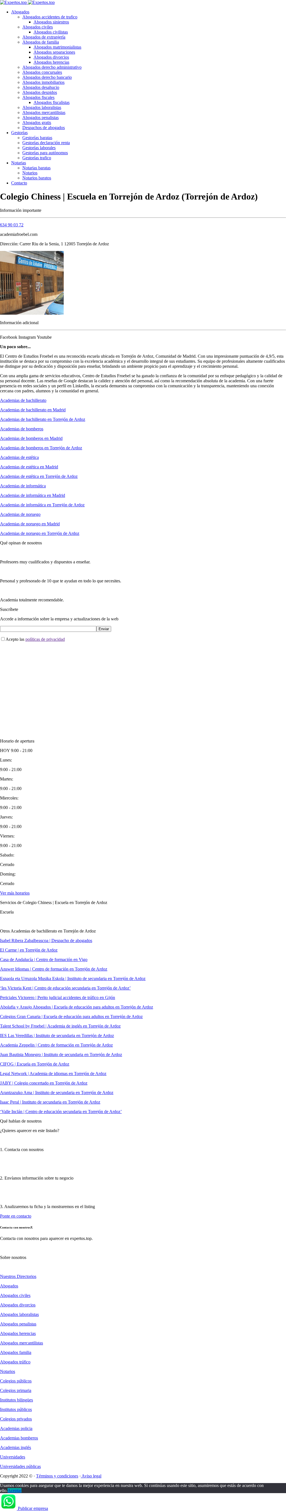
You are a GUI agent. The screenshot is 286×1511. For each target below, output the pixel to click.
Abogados (20, 12)
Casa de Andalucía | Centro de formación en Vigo (43, 959)
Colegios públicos (16, 1381)
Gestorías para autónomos (45, 152)
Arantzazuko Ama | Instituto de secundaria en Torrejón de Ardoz (56, 1092)
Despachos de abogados (43, 127)
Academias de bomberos (21, 428)
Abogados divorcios (51, 57)
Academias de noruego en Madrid (30, 523)
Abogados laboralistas (41, 107)
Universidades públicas (20, 1466)
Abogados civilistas (51, 32)
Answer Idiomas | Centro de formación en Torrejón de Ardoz (53, 969)
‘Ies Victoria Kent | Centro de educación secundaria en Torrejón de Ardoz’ (65, 988)
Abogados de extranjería (43, 37)
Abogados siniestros (51, 22)
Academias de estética (19, 457)
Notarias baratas (36, 167)
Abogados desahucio (40, 87)
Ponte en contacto (15, 1216)
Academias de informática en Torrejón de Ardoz (42, 504)
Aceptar (15, 1490)
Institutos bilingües (16, 1400)
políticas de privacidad (45, 639)
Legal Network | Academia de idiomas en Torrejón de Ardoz (53, 1073)
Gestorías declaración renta (46, 142)
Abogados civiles (37, 27)
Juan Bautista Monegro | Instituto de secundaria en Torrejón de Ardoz (61, 1054)
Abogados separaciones (54, 52)
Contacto (19, 183)
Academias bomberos (19, 1438)
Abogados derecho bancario (47, 77)
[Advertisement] (143, 685)
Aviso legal (91, 1476)
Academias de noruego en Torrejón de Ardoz (39, 533)
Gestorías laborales (39, 147)
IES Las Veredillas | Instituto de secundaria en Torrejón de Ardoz (57, 1035)
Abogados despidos (39, 92)
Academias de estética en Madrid (29, 466)
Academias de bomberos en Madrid (31, 438)
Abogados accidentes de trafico (49, 17)
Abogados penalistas (40, 117)
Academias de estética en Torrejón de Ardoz (39, 476)
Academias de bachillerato (23, 400)
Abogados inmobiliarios (43, 82)
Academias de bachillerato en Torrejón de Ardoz (42, 419)
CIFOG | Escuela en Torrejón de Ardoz (34, 1064)
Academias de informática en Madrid (32, 495)
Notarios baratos (36, 177)
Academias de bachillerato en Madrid (33, 409)
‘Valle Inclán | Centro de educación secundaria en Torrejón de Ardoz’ (61, 1111)
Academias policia (16, 1428)
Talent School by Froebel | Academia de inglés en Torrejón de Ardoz (60, 1026)
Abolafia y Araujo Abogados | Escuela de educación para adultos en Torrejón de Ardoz (76, 1007)
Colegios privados (16, 1419)
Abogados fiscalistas (52, 102)
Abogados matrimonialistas (57, 47)
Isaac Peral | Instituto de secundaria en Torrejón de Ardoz (50, 1102)
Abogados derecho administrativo (52, 67)
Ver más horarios (15, 893)
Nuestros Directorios (18, 1276)
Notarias (18, 162)
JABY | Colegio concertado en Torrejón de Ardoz (43, 1083)
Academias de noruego (20, 514)
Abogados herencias (51, 62)
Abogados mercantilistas (43, 112)
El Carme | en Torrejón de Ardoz (29, 950)
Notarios (29, 172)
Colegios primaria (15, 1390)
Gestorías (19, 132)
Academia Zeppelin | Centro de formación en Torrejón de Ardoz (56, 1045)
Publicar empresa (33, 1508)
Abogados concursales (42, 72)
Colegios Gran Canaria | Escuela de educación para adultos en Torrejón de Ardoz (71, 1016)
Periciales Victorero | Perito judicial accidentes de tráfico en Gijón (57, 997)
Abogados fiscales (38, 97)
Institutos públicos (16, 1409)
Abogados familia (15, 1352)
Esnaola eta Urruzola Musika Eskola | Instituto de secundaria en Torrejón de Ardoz (73, 978)
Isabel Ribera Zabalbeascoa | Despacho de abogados (46, 940)
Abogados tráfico (15, 1362)
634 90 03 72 (11, 224)
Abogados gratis (36, 122)
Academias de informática (23, 485)
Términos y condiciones (57, 1476)
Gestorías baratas (37, 137)
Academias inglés (15, 1447)
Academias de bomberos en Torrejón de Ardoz (41, 447)
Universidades (12, 1457)
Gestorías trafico (36, 157)
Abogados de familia (40, 42)
